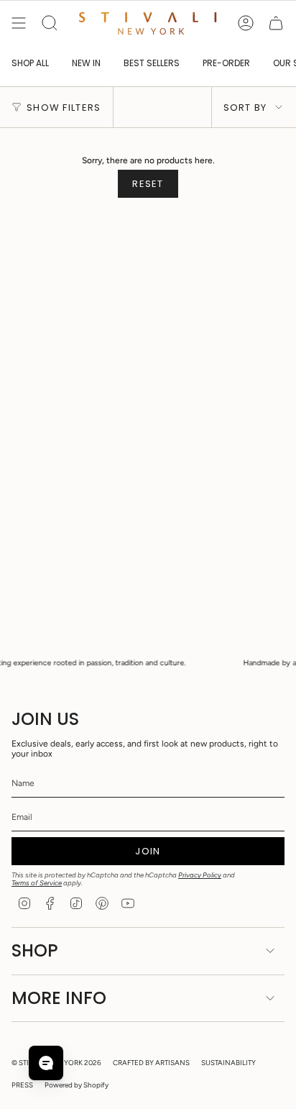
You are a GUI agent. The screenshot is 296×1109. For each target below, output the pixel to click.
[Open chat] (46, 1063)
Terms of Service (36, 883)
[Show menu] (18, 23)
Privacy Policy (199, 875)
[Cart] (276, 23)
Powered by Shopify (76, 1085)
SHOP (34, 950)
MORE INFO (58, 998)
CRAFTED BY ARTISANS (151, 1063)
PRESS (22, 1085)
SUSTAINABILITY (228, 1063)
